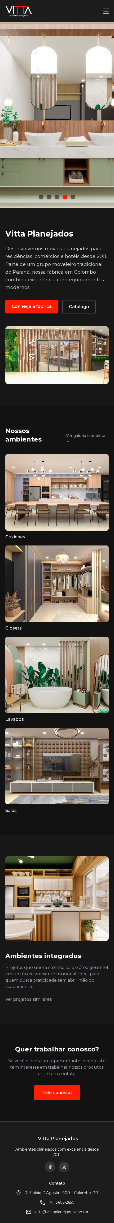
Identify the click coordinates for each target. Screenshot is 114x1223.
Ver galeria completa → (85, 438)
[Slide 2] (49, 197)
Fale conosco (57, 1092)
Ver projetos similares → (31, 999)
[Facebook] (50, 1166)
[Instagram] (64, 1166)
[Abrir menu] (106, 11)
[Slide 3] (57, 197)
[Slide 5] (73, 197)
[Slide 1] (41, 197)
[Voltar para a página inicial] (18, 11)
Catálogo (79, 306)
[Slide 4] (65, 197)
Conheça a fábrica (32, 306)
